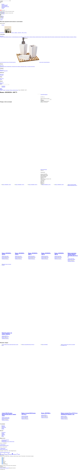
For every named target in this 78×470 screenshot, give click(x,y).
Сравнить (42, 94)
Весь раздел (2, 65)
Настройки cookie (2, 469)
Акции (3, 8)
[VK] (1, 12)
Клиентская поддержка (5, 6)
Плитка (3, 433)
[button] (2, 23)
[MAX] (3, 12)
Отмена (1, 1)
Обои (2, 435)
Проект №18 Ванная (44, 169)
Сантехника (4, 432)
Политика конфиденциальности (5, 452)
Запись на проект (4, 5)
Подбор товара (4, 440)
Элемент (1, 19)
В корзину (42, 100)
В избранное (45, 94)
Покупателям (4, 427)
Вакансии (3, 426)
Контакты (3, 7)
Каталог (3, 4)
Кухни (3, 436)
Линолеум (3, 434)
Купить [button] (69, 260)
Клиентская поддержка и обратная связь (8, 441)
